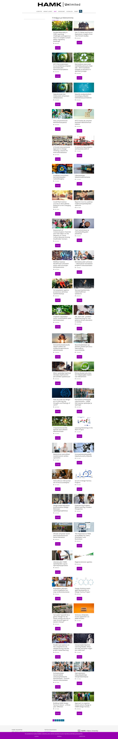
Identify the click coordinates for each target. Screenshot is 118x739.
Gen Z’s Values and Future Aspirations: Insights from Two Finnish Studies (83, 34)
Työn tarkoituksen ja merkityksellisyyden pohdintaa (82, 232)
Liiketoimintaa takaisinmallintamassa (82, 176)
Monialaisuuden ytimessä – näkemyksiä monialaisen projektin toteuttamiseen (84, 263)
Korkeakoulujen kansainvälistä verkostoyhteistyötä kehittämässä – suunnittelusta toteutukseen (61, 676)
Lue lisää (58, 47)
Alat (55, 11)
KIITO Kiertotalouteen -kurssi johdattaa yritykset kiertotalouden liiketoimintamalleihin (62, 66)
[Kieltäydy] (116, 735)
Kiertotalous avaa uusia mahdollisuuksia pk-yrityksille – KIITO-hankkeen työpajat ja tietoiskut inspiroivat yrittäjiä (84, 67)
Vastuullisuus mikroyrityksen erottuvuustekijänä (62, 481)
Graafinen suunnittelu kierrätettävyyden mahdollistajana (60, 177)
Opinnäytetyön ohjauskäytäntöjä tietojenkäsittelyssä (81, 675)
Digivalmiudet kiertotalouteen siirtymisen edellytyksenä (61, 96)
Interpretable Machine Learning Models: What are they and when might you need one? (83, 647)
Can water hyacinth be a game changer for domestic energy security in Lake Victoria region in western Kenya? (61, 618)
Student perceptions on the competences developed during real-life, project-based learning (61, 647)
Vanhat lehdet (47, 11)
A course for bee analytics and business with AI (83, 148)
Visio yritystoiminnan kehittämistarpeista (60, 121)
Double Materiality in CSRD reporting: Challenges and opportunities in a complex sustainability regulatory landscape (62, 36)
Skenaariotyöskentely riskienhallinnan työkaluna (82, 292)
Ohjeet (76, 11)
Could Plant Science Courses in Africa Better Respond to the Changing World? (62, 204)
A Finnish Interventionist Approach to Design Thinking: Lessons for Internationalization (61, 149)
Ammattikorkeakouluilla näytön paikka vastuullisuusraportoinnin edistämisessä (61, 347)
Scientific (39, 11)
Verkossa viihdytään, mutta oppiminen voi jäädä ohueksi (82, 616)
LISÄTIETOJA (82, 736)
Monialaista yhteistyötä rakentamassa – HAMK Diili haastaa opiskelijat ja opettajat (83, 402)
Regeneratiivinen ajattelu (83, 562)
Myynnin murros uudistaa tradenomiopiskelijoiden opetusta (83, 203)
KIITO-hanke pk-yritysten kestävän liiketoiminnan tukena (83, 122)
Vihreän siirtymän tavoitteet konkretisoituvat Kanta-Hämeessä (61, 535)
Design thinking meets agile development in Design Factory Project (82, 590)
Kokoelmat (61, 11)
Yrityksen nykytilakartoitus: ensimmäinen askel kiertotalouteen (62, 318)
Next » (62, 720)
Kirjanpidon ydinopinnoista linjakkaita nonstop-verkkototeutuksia (61, 590)
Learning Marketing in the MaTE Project (84, 429)
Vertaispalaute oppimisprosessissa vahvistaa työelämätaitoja (61, 292)
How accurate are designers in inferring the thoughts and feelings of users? (61, 402)
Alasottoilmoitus (47, 731)
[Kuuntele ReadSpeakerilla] (54, 47)
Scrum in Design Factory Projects (83, 481)
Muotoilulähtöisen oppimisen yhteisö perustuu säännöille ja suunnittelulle (83, 347)
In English (69, 11)
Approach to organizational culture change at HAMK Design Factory (83, 705)
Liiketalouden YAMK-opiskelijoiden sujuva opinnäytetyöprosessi (60, 563)
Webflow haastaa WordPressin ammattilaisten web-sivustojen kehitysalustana (61, 264)
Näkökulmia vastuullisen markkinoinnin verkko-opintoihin (61, 456)
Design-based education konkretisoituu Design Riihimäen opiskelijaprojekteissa (61, 508)
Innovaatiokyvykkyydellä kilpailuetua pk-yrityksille (83, 455)
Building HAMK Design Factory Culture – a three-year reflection (62, 705)
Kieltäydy (59, 736)
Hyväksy (37, 736)
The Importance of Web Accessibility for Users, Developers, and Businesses (83, 536)
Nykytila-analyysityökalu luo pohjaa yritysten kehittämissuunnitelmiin (83, 96)
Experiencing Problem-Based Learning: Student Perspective (83, 507)
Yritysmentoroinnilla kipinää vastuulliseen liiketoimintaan (60, 429)
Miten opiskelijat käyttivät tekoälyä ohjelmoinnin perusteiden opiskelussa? (62, 375)
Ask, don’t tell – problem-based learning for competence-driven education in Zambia (83, 319)
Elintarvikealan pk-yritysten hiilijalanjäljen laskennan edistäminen (83, 375)
